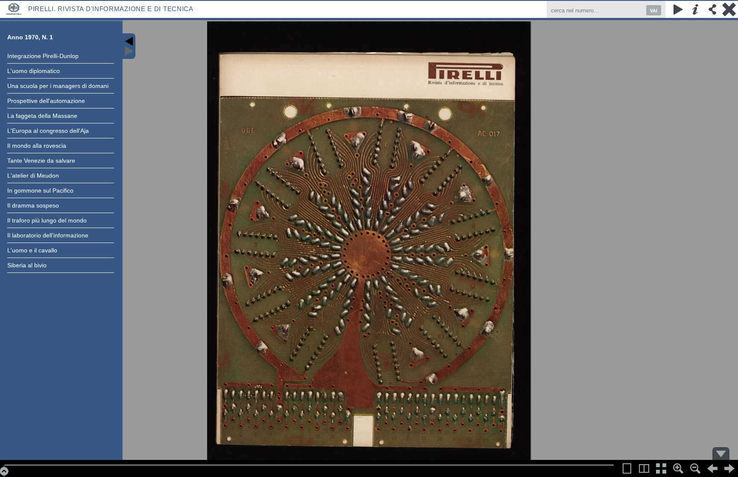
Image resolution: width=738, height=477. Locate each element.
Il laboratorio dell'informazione (47, 235)
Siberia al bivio (27, 265)
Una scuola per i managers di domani (57, 85)
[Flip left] (712, 468)
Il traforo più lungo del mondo (47, 220)
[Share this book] (712, 9)
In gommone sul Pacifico (40, 190)
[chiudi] (729, 9)
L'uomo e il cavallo (32, 250)
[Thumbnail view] (661, 468)
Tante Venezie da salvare (41, 160)
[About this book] (695, 9)
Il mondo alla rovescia (36, 145)
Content (129, 46)
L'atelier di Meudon (33, 175)
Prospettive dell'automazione (46, 100)
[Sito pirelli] (14, 8)
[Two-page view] (644, 468)
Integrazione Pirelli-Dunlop (43, 56)
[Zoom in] (678, 468)
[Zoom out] (695, 468)
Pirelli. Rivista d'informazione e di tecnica (110, 8)
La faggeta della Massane (42, 115)
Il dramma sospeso (33, 205)
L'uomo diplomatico (33, 70)
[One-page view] (627, 468)
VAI (653, 10)
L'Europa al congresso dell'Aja (48, 130)
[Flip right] (729, 468)
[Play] (678, 9)
